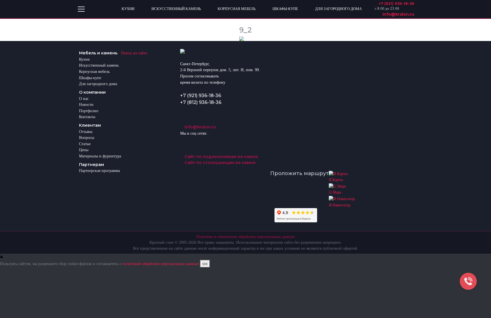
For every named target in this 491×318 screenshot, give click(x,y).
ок (205, 263)
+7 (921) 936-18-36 (200, 95)
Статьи (85, 143)
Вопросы (86, 137)
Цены (83, 149)
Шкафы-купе (90, 77)
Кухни (84, 59)
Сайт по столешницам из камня (219, 162)
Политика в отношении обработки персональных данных (245, 237)
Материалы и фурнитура (100, 156)
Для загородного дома (98, 83)
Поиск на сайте (134, 53)
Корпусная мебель (94, 71)
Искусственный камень (99, 65)
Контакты (87, 116)
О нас (84, 98)
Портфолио (88, 110)
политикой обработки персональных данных (160, 263)
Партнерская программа (99, 170)
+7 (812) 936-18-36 (200, 102)
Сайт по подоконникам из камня (220, 156)
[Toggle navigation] (81, 9)
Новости (86, 104)
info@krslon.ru (199, 127)
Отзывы (85, 131)
